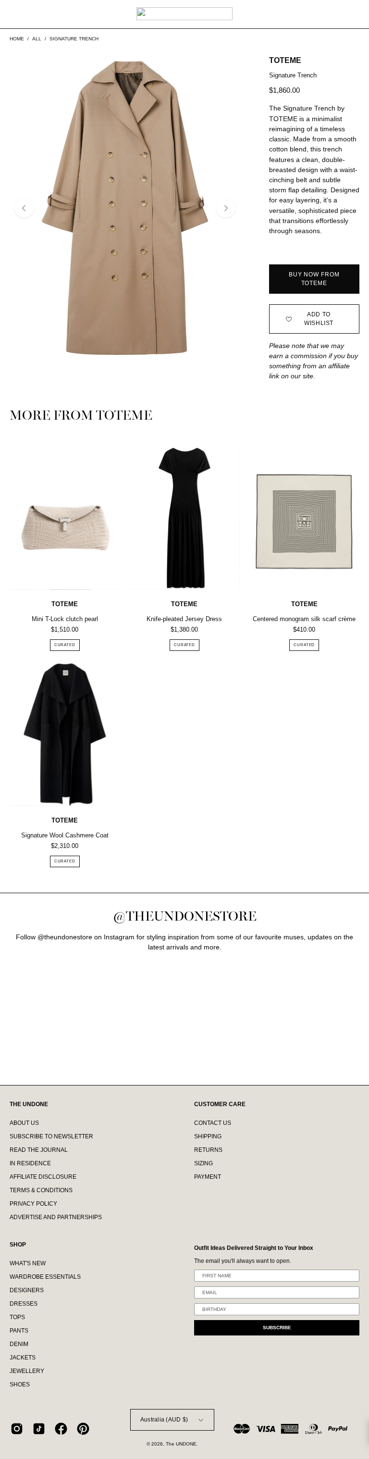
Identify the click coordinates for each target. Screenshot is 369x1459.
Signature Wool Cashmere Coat (65, 835)
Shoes (20, 1385)
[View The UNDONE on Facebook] (61, 1429)
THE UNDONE (29, 1104)
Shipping (207, 1136)
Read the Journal (39, 1150)
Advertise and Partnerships (56, 1217)
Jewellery (27, 1371)
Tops (17, 1317)
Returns (208, 1150)
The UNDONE (181, 1444)
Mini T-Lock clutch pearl (65, 619)
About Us (24, 1123)
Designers (27, 1290)
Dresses (23, 1304)
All (36, 38)
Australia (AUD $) (164, 1419)
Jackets (23, 1358)
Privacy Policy (33, 1203)
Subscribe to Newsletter (51, 1136)
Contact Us (212, 1123)
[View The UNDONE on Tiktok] (39, 1429)
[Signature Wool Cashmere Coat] (65, 734)
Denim (19, 1344)
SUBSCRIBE (277, 1327)
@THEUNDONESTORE (185, 916)
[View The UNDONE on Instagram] (17, 1429)
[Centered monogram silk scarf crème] (304, 518)
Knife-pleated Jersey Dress (184, 619)
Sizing (203, 1163)
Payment (207, 1176)
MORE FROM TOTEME (81, 416)
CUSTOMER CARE (220, 1104)
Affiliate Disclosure (43, 1176)
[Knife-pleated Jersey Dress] (184, 518)
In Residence (30, 1163)
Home (17, 38)
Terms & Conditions (41, 1190)
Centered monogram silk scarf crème (304, 619)
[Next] (225, 208)
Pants (19, 1331)
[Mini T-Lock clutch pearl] (65, 518)
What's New (28, 1263)
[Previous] (24, 208)
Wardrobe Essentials (45, 1276)
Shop (18, 1244)
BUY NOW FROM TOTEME (314, 279)
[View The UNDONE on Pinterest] (83, 1429)
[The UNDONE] (184, 13)
